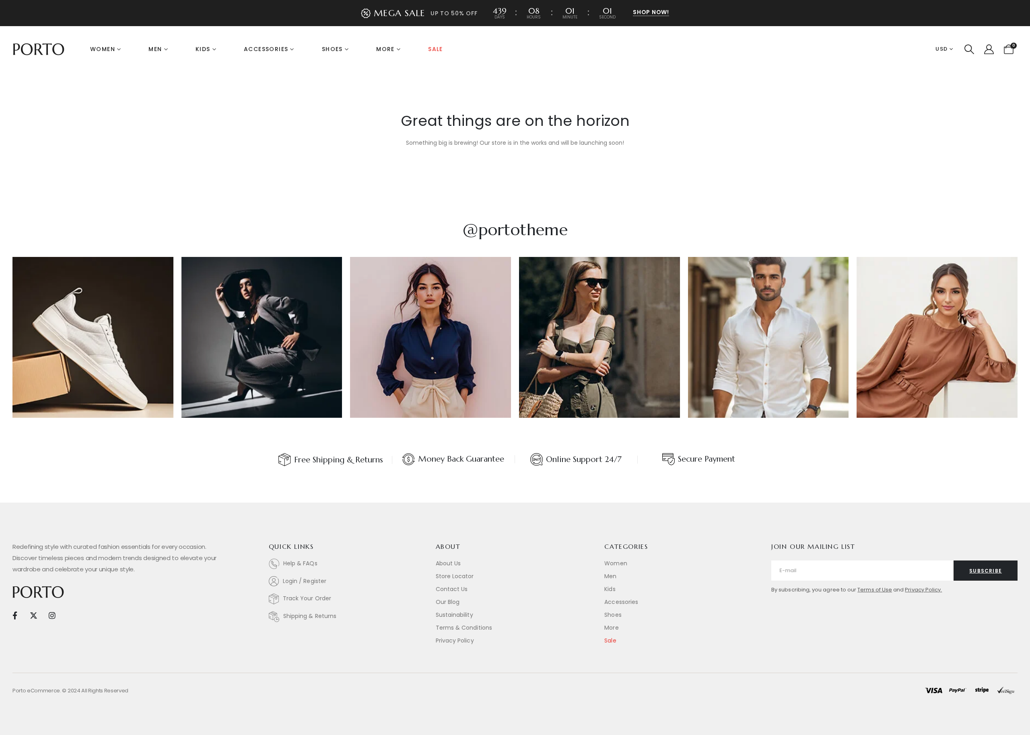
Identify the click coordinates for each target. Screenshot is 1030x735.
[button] (969, 49)
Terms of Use (874, 589)
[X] (33, 615)
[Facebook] (14, 615)
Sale (435, 49)
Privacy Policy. (923, 589)
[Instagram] (52, 615)
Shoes (332, 49)
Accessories (266, 49)
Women (102, 49)
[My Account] (989, 49)
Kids (203, 49)
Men (155, 49)
